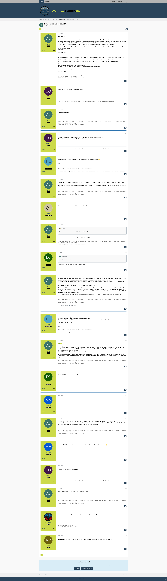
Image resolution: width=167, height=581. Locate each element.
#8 (125, 224)
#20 (125, 535)
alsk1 (47, 25)
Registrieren (119, 1)
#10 (125, 275)
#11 (125, 314)
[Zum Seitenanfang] (164, 579)
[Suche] (125, 1)
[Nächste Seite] (45, 29)
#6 (125, 179)
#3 (125, 109)
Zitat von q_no (64, 228)
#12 (125, 340)
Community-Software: (83, 578)
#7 (125, 203)
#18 (125, 488)
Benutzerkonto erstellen (87, 568)
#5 (125, 156)
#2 (125, 86)
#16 (125, 441)
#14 (125, 395)
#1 (125, 33)
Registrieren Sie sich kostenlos (86, 565)
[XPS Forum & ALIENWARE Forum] (83, 10)
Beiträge (43, 50)
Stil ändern (125, 574)
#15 (125, 418)
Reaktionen (44, 171)
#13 (125, 372)
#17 (125, 465)
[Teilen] (127, 29)
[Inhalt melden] (125, 81)
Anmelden (113, 1)
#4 (125, 133)
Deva (60, 343)
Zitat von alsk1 (64, 256)
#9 (125, 252)
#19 (125, 512)
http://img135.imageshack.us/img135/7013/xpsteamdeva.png (79, 168)
